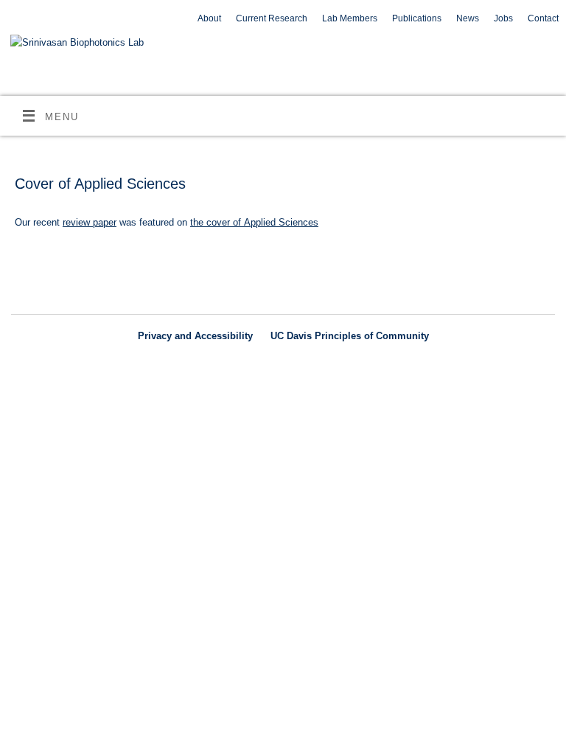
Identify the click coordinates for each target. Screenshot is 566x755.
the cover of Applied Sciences (254, 222)
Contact (543, 18)
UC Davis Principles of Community (349, 335)
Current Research (271, 18)
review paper (89, 222)
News (467, 18)
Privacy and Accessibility (195, 335)
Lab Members (349, 18)
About (209, 18)
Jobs (503, 18)
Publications (416, 18)
